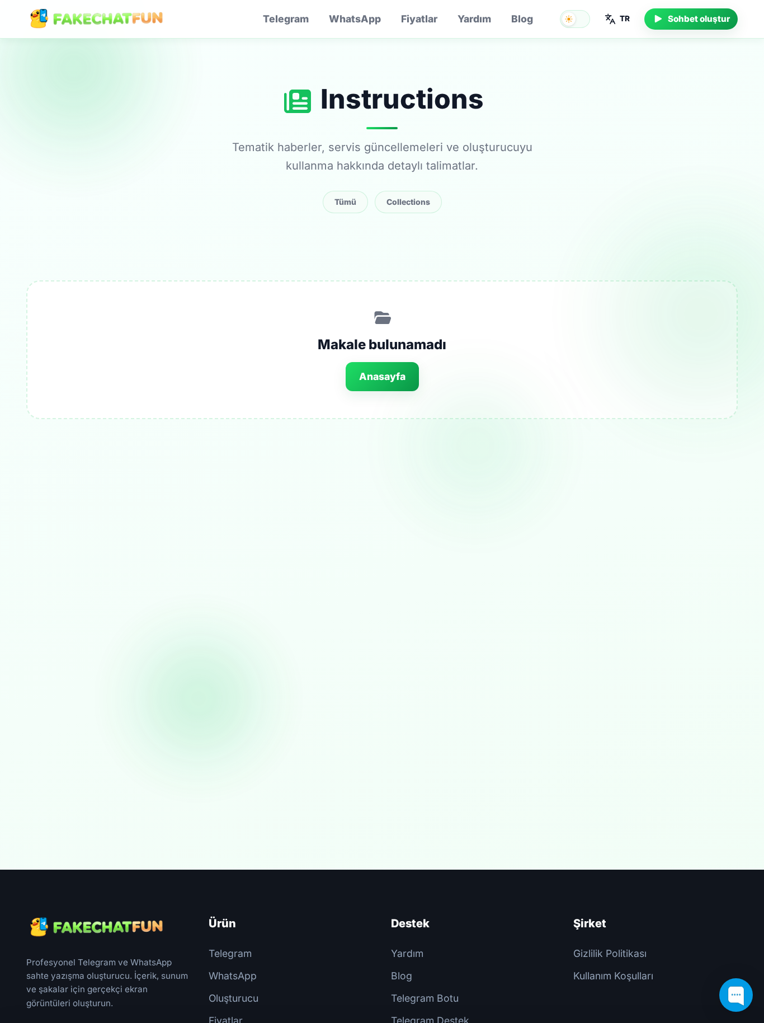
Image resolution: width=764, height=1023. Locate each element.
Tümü (345, 202)
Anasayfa (382, 376)
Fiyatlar (419, 19)
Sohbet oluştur (699, 18)
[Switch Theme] (575, 19)
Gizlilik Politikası (610, 953)
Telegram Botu (425, 998)
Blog (522, 19)
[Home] (96, 19)
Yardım (474, 19)
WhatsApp (355, 19)
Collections (408, 202)
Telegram (286, 19)
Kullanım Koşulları (613, 976)
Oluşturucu (233, 998)
